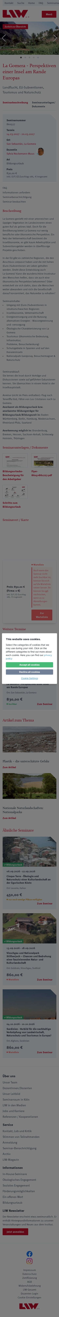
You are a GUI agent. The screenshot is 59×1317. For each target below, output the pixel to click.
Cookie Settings (29, 678)
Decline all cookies (29, 672)
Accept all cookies (29, 664)
